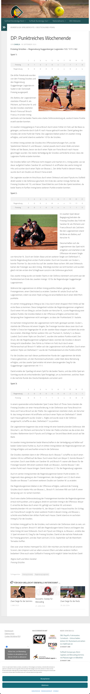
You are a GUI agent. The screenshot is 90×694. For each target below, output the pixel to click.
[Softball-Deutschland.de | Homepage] (17, 15)
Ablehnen (45, 685)
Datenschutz (9, 633)
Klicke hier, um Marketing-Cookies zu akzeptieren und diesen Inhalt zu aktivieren (17, 654)
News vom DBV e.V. (67, 630)
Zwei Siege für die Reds (70, 601)
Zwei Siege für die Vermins (21, 601)
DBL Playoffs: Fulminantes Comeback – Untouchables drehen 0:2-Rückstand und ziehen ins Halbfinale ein (72, 639)
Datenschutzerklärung (46, 691)
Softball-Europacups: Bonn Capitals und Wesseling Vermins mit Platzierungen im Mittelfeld (72, 655)
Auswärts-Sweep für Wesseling (43, 600)
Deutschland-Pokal (45, 27)
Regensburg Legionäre (42, 574)
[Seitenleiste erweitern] (4, 27)
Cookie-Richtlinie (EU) (12, 636)
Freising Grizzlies (27, 574)
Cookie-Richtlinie (36, 691)
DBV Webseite (75, 20)
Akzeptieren (45, 678)
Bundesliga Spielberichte (23, 27)
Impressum (55, 691)
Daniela (17, 44)
